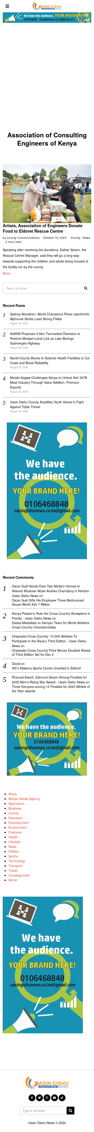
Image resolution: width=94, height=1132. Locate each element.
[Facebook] (32, 1097)
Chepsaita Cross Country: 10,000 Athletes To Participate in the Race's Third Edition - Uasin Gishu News (49, 641)
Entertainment (18, 822)
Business (14, 808)
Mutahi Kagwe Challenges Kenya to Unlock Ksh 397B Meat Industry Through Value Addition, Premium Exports (48, 382)
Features (14, 832)
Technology (16, 861)
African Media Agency (24, 798)
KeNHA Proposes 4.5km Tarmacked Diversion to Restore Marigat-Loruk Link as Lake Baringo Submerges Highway (45, 338)
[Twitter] (39, 1097)
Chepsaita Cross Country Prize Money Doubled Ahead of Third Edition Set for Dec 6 (51, 652)
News (86, 237)
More (6, 273)
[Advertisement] (47, 78)
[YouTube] (54, 1097)
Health (13, 837)
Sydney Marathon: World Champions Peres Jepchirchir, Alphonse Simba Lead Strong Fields (50, 316)
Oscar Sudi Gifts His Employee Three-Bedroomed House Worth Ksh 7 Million (48, 602)
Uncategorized (18, 875)
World (12, 880)
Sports (13, 856)
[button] (85, 288)
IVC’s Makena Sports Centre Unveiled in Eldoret (46, 668)
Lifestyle (14, 841)
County (75, 237)
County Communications (23, 237)
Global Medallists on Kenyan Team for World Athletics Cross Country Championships (50, 625)
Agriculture (16, 803)
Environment (17, 827)
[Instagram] (47, 1097)
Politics (13, 851)
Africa (12, 794)
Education (15, 818)
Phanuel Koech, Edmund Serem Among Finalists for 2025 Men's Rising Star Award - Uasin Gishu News (49, 679)
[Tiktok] (62, 1097)
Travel (12, 870)
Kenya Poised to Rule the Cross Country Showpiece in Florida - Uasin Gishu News (51, 615)
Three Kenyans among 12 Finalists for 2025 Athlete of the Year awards (51, 688)
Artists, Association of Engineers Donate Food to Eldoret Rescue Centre (42, 228)
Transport (15, 865)
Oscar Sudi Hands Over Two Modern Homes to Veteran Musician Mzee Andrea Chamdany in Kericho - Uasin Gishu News (51, 591)
